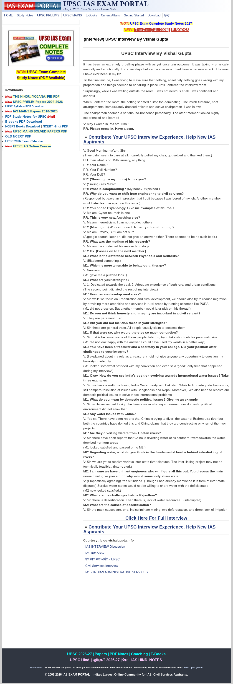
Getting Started (134, 15)
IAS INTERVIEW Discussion (105, 546)
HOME (8, 15)
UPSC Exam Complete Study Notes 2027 (161, 23)
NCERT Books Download (22, 126)
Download (154, 15)
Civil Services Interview (101, 565)
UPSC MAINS (72, 15)
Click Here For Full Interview (156, 518)
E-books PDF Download (23, 121)
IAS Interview (94, 553)
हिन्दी (167, 15)
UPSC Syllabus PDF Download (24, 106)
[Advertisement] (156, 616)
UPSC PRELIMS (48, 15)
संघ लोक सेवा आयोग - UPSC (102, 559)
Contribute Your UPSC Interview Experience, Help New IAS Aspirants (149, 139)
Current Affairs (110, 15)
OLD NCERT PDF (18, 136)
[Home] (32, 8)
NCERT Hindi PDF (55, 126)
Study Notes (25, 15)
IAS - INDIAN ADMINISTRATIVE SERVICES (116, 572)
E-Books (91, 15)
